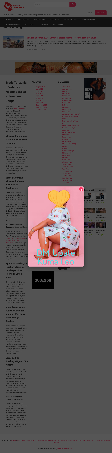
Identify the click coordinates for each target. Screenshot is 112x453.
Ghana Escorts (73, 440)
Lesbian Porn (66, 139)
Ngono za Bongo (68, 151)
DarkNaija (82, 440)
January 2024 (41, 109)
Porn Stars (66, 155)
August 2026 (40, 87)
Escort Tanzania (70, 19)
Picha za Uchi (66, 153)
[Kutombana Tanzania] (14, 7)
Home (10, 19)
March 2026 (40, 98)
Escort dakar (32, 440)
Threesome (66, 173)
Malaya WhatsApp (13, 24)
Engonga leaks (67, 98)
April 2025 (39, 103)
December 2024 (41, 105)
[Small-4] (95, 100)
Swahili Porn (66, 164)
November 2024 (41, 107)
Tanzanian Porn (67, 167)
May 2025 (39, 100)
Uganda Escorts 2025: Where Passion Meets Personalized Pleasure (61, 37)
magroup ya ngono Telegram (15, 238)
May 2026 (39, 93)
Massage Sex (66, 141)
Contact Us (44, 24)
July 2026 (39, 89)
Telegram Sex (52, 440)
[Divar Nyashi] (56, 226)
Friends (13, 440)
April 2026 (39, 96)
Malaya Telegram (88, 19)
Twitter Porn (66, 176)
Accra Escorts (62, 440)
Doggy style (66, 93)
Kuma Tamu (66, 112)
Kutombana (29, 24)
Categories (24, 19)
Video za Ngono (67, 180)
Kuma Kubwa (67, 109)
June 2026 (39, 91)
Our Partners (58, 24)
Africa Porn (66, 87)
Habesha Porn (67, 100)
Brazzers (65, 91)
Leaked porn (66, 137)
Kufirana (65, 105)
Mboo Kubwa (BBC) (69, 144)
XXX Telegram (98, 440)
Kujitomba (65, 107)
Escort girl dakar (22, 440)
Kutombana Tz (67, 135)
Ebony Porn (66, 96)
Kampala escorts (42, 440)
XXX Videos (66, 183)
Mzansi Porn (66, 146)
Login (89, 13)
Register (100, 13)
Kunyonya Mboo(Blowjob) (71, 114)
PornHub (65, 157)
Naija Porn (65, 148)
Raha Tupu (54, 19)
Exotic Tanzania (62, 449)
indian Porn (66, 103)
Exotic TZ (71, 449)
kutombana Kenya (68, 128)
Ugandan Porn (67, 178)
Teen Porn (65, 169)
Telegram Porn (39, 19)
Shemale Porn (67, 162)
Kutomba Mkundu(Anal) (70, 125)
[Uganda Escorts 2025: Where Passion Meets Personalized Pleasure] (13, 47)
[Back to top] (105, 446)
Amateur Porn (67, 89)
